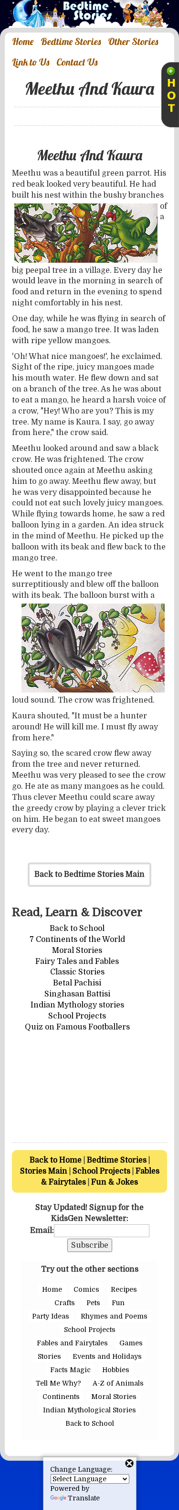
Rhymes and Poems (114, 1316)
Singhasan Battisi (77, 994)
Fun (118, 1303)
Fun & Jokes (114, 1182)
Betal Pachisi (77, 983)
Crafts (64, 1303)
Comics (86, 1289)
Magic (80, 1370)
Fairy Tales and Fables (77, 961)
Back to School (77, 928)
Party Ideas (50, 1316)
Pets (93, 1303)
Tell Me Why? (58, 1383)
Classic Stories (77, 972)
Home (52, 1289)
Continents (61, 1396)
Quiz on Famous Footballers (77, 1027)
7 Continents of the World (77, 939)
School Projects (77, 1016)
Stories (49, 1356)
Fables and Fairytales (72, 1343)
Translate (84, 1498)
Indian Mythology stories (77, 1005)
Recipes (124, 1289)
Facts (59, 1370)
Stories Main (43, 1171)
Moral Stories (77, 950)
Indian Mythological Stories (89, 1410)
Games (131, 1343)
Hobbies (115, 1370)
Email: (42, 1230)
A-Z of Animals (118, 1383)
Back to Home (56, 1160)
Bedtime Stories (117, 1160)
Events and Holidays (107, 1356)
